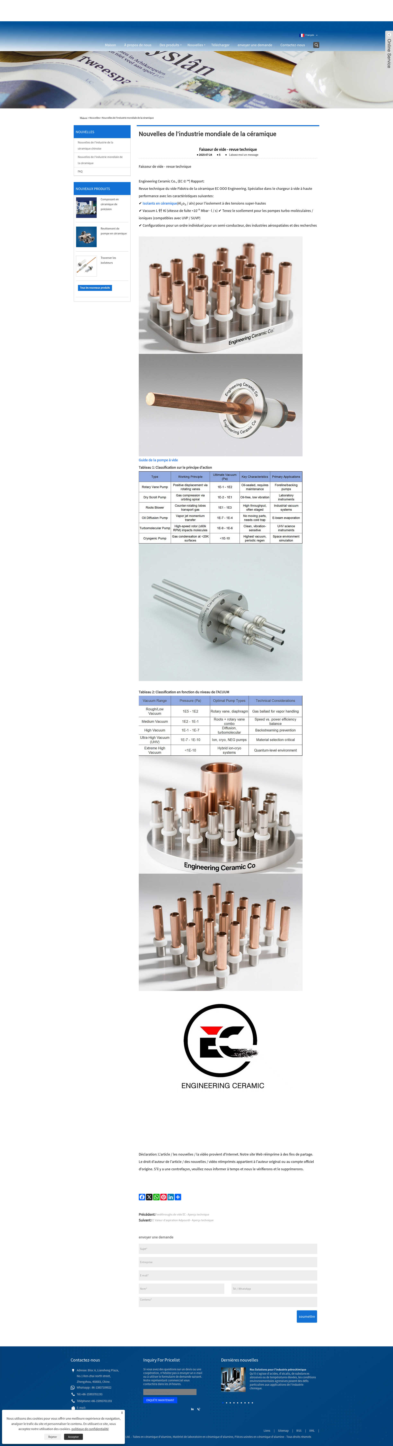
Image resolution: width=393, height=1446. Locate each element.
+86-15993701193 (247, 15)
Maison (110, 45)
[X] (149, 1197)
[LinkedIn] (170, 1197)
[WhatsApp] (156, 1197)
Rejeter (52, 1437)
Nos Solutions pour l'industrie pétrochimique (278, 1369)
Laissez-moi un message (243, 154)
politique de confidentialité (90, 1429)
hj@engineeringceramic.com (282, 15)
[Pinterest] (163, 1197)
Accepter (73, 1437)
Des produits (169, 45)
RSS (299, 1430)
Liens (267, 1430)
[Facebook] (142, 1197)
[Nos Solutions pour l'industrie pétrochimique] (233, 1379)
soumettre (307, 1316)
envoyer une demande (255, 45)
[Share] (178, 1197)
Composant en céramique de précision (110, 204)
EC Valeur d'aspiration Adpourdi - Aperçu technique (182, 1220)
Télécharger (220, 45)
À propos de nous (137, 45)
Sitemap (283, 1430)
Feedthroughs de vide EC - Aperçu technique (182, 1214)
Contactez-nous (292, 45)
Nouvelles (195, 45)
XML (312, 1430)
